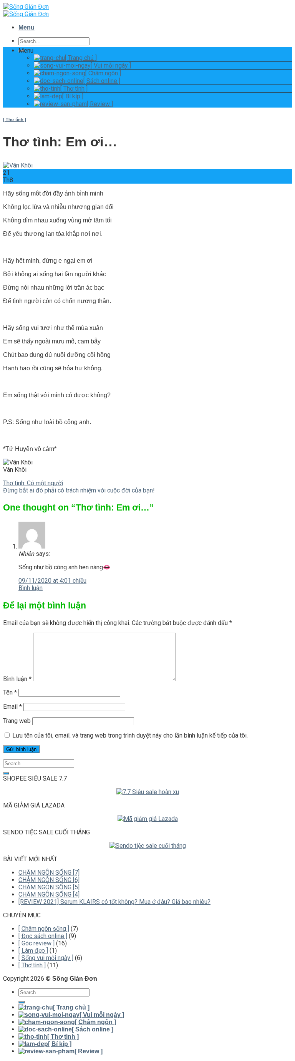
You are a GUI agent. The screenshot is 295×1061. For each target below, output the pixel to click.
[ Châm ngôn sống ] (43, 928)
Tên (10, 692)
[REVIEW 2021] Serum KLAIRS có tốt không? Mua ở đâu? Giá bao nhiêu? (114, 901)
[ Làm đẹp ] (33, 950)
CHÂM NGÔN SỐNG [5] (49, 887)
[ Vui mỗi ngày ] (111, 65)
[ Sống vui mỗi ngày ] (45, 958)
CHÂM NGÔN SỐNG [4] (49, 894)
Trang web (17, 720)
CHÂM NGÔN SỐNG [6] (49, 880)
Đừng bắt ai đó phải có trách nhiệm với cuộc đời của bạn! (79, 490)
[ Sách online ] (101, 81)
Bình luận (30, 588)
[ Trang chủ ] (81, 57)
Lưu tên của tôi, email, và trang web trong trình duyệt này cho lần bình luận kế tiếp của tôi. (130, 735)
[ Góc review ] (36, 943)
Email (12, 706)
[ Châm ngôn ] (103, 73)
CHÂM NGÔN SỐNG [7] (49, 872)
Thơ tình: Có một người (33, 483)
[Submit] (6, 773)
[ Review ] (100, 104)
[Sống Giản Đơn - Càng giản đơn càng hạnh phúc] (26, 10)
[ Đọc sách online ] (42, 936)
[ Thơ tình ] (74, 88)
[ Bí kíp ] (72, 96)
